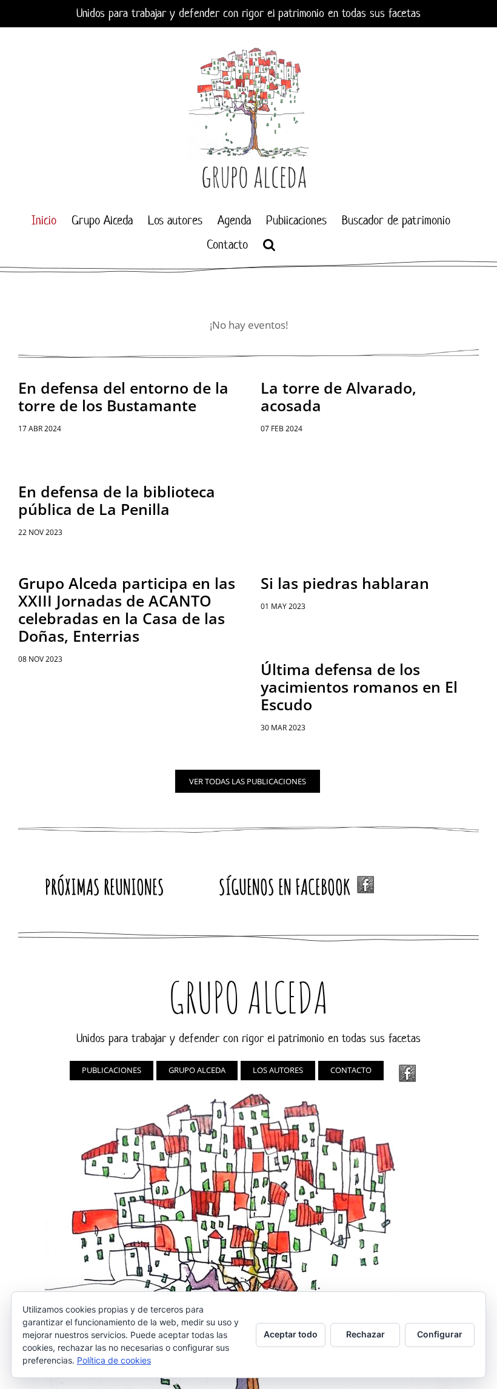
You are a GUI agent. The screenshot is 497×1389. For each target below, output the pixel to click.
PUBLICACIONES (111, 1069)
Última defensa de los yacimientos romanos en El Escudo (359, 687)
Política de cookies (114, 1360)
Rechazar (365, 1334)
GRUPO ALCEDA (196, 1069)
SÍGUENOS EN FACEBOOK (288, 886)
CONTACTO (351, 1069)
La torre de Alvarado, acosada (338, 396)
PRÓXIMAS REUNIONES (104, 886)
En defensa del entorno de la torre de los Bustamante (123, 396)
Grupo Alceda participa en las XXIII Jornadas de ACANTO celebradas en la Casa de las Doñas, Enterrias (126, 609)
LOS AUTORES (278, 1069)
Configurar (439, 1334)
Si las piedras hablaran (345, 583)
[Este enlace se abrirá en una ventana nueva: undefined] (407, 1073)
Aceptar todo (291, 1334)
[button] (269, 244)
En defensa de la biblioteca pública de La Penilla (116, 500)
